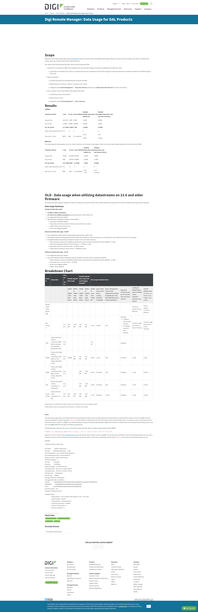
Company (147, 9)
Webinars (114, 584)
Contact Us (144, 4)
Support (138, 9)
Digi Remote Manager (63, 518)
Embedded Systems (95, 564)
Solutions (90, 9)
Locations (136, 582)
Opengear (70, 587)
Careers (135, 569)
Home (46, 13)
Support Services (94, 586)
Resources (128, 9)
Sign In (128, 4)
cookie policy (123, 606)
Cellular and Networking (96, 567)
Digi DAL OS (76, 59)
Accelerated (49, 521)
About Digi (136, 564)
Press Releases (137, 589)
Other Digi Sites (137, 587)
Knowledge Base (60, 13)
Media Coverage (138, 584)
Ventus (69, 595)
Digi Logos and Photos (117, 569)
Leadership (136, 579)
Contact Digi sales (50, 575)
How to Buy (135, 4)
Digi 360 (69, 576)
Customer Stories (116, 567)
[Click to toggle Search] (151, 3)
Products (100, 9)
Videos (113, 582)
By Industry (70, 564)
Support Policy (93, 583)
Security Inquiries (50, 578)
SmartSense (70, 592)
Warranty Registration (95, 588)
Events (113, 572)
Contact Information (51, 568)
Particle (69, 590)
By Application (71, 567)
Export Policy (137, 574)
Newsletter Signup (51, 582)
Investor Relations (138, 577)
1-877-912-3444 (49, 570)
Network (57, 521)
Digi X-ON (69, 581)
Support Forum (93, 581)
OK (149, 606)
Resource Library (116, 577)
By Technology (71, 569)
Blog (123, 4)
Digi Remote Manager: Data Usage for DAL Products (79, 13)
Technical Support (94, 573)
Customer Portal (94, 576)
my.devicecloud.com (71, 435)
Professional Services (95, 569)
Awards (135, 567)
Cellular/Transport (51, 518)
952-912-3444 (49, 573)
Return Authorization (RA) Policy (98, 578)
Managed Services (114, 9)
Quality (135, 592)
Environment (137, 572)
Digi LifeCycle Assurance (74, 578)
